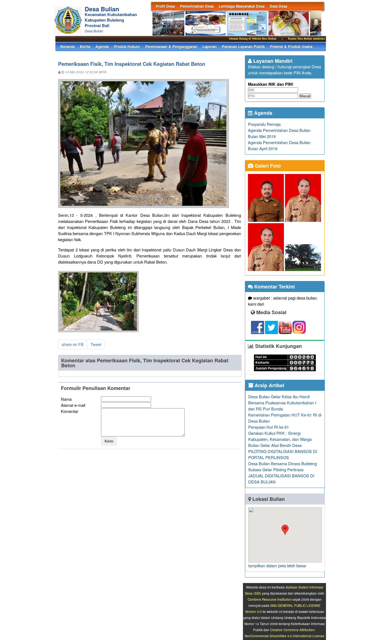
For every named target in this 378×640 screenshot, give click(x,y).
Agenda (102, 46)
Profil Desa (165, 6)
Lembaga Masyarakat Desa (242, 6)
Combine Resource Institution (270, 599)
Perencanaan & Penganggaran (171, 46)
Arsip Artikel (268, 385)
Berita (85, 46)
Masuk (305, 96)
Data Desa (278, 6)
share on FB (73, 344)
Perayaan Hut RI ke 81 (268, 427)
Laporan (210, 46)
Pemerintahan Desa (197, 6)
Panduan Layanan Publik (243, 46)
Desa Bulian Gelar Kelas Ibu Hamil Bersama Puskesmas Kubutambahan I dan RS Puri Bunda (282, 403)
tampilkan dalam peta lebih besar (277, 565)
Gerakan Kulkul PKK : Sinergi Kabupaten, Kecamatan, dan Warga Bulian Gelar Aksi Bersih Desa (280, 439)
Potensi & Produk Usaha (291, 46)
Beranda (67, 46)
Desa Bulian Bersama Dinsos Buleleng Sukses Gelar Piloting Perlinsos (282, 466)
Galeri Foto (267, 165)
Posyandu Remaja (264, 124)
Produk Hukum (127, 46)
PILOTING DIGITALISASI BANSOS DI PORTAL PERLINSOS (282, 454)
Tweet (95, 344)
